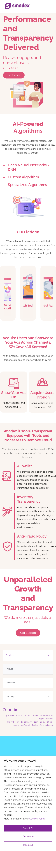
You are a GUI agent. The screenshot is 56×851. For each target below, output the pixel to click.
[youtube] (10, 709)
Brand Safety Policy (30, 722)
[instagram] (4, 709)
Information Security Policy (25, 725)
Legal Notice (46, 722)
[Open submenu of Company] (48, 696)
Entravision (17, 715)
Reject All (28, 845)
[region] (28, 803)
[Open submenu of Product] (48, 669)
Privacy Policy (12, 722)
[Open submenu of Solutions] (48, 655)
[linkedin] (15, 709)
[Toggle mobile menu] (49, 5)
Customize (28, 836)
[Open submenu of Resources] (48, 683)
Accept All (28, 828)
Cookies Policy (37, 818)
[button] (28, 167)
